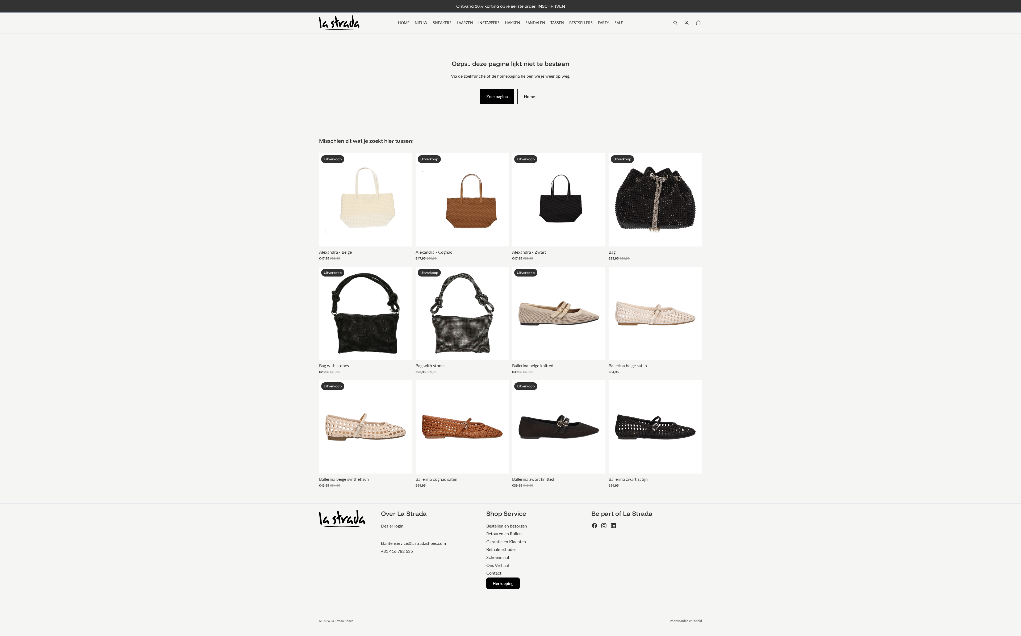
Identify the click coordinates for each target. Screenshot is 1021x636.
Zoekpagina (497, 96)
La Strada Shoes (342, 621)
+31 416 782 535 (397, 551)
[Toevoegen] (404, 238)
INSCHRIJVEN (551, 6)
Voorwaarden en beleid (686, 621)
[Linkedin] (613, 525)
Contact (493, 572)
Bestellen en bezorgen (506, 525)
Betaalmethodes (501, 549)
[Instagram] (604, 525)
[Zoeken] (675, 23)
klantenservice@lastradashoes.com (413, 543)
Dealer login (392, 525)
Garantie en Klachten (506, 541)
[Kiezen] (597, 352)
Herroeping (503, 583)
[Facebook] (594, 525)
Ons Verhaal (497, 565)
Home (529, 96)
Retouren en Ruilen (504, 533)
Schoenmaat (497, 557)
